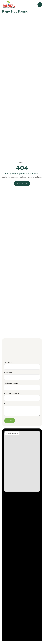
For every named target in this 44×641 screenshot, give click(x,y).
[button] (39, 4)
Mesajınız (7, 404)
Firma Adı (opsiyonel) (11, 393)
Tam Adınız (8, 362)
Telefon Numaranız (11, 383)
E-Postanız (8, 373)
